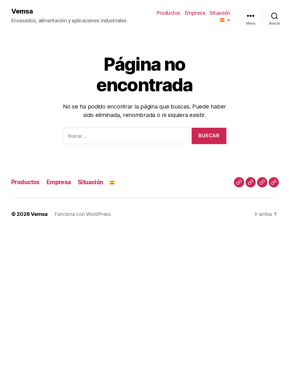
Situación (219, 13)
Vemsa (22, 11)
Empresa (195, 13)
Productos (168, 13)
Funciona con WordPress (82, 214)
